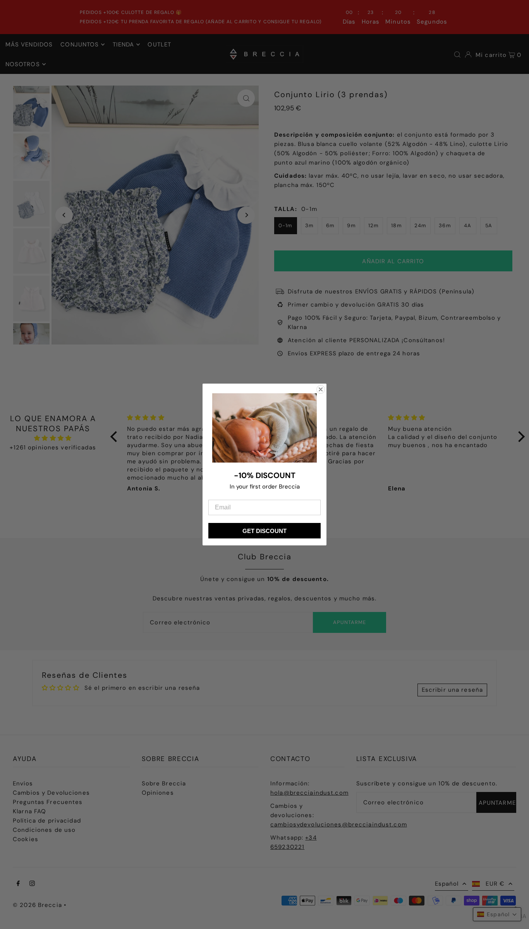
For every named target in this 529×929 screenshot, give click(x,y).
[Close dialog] (321, 389)
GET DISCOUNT (264, 531)
